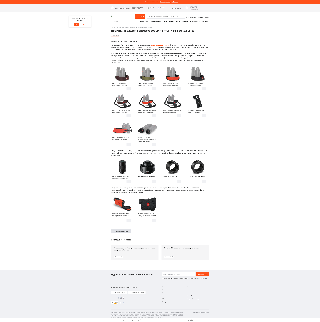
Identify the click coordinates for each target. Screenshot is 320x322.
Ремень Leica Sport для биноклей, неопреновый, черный (172, 111)
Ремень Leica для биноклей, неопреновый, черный (196, 84)
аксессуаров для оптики (160, 45)
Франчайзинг (191, 296)
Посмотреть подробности (169, 2)
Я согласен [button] (199, 320)
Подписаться (202, 274)
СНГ (129, 8)
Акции (165, 21)
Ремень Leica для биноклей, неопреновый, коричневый (120, 84)
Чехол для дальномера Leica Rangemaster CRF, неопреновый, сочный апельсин (121, 215)
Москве (134, 7)
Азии (139, 8)
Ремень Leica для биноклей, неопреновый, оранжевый (170, 84)
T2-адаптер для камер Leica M (196, 176)
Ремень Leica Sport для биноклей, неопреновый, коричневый (122, 111)
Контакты (189, 290)
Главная (113, 27)
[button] (152, 8)
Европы (133, 8)
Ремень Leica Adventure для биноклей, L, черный (196, 111)
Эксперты (189, 293)
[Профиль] (188, 16)
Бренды (171, 21)
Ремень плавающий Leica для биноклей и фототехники (120, 138)
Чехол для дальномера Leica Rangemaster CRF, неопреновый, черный (147, 215)
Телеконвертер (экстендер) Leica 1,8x (147, 177)
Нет (83, 24)
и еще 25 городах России (121, 8)
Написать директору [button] (138, 292)
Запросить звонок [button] (119, 292)
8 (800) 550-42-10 (176, 8)
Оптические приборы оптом (170, 293)
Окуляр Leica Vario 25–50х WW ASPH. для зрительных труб (121, 177)
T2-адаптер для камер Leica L (171, 176)
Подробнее (190, 320)
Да (76, 24)
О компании (144, 21)
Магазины (190, 287)
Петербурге (140, 7)
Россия (116, 21)
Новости (119, 27)
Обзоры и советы (167, 299)
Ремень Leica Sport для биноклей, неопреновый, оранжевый (147, 111)
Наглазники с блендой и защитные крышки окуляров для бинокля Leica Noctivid (147, 139)
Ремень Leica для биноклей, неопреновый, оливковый (145, 84)
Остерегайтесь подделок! (194, 299)
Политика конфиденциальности (201, 312)
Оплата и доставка (155, 21)
